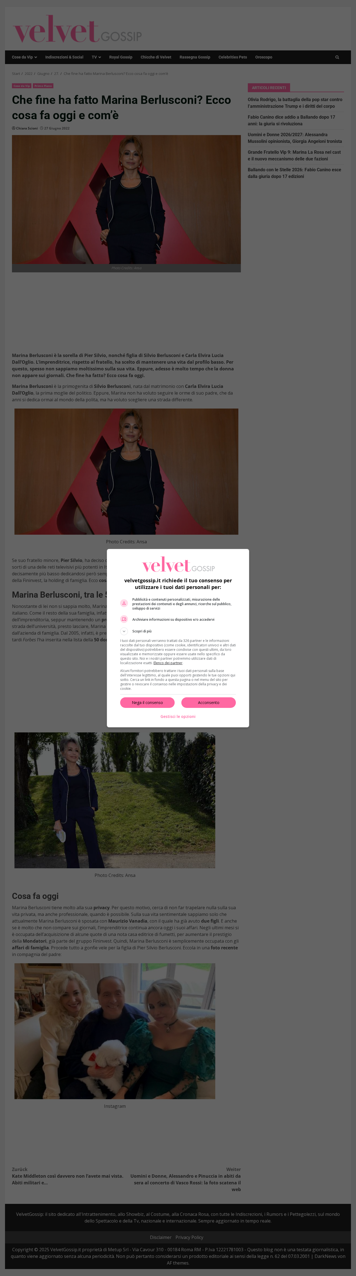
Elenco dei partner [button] (168, 663)
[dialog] (178, 638)
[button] (178, 631)
